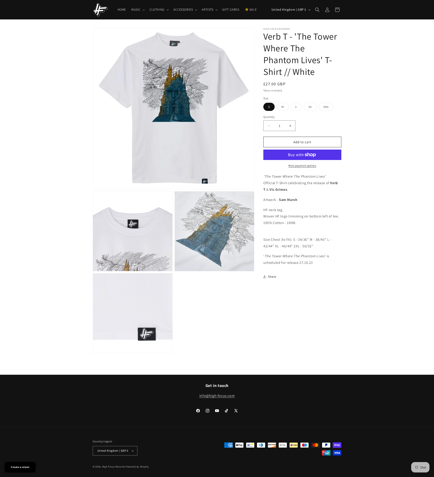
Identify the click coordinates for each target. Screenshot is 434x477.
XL (313, 108)
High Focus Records (113, 466)
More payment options (302, 165)
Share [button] (272, 276)
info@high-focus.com (217, 395)
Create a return (20, 467)
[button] (138, 9)
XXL (328, 108)
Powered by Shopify (137, 466)
